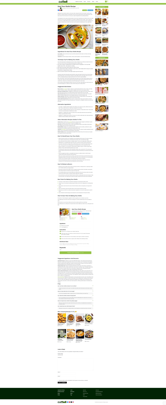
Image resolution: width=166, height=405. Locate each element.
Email (59, 376)
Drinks (59, 394)
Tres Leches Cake (61, 276)
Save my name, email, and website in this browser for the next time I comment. (73, 380)
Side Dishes (72, 391)
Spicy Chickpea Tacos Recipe (97, 45)
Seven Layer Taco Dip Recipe (105, 45)
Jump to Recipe (90, 10)
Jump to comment (85, 213)
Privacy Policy (85, 396)
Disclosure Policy (85, 393)
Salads (93, 1)
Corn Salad (65, 88)
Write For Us (85, 391)
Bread (85, 1)
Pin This (79, 213)
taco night (70, 121)
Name (59, 372)
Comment (60, 357)
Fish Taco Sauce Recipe (104, 35)
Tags (71, 394)
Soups (97, 1)
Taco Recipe (104, 16)
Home (58, 3)
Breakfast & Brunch (61, 391)
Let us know (76, 252)
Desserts (88, 1)
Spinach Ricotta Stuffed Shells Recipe (97, 55)
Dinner (59, 393)
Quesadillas (64, 129)
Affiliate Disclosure (98, 393)
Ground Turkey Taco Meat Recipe (105, 54)
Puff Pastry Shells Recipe (98, 25)
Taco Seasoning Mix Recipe (104, 25)
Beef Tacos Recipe (98, 16)
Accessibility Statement (99, 391)
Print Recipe (85, 10)
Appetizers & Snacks (79, 1)
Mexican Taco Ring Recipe (98, 35)
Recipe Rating (60, 353)
